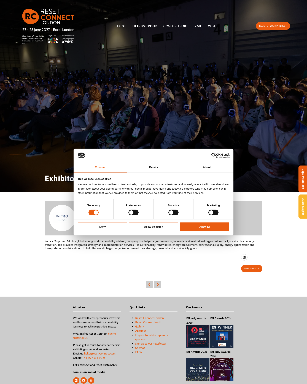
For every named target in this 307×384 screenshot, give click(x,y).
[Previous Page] (149, 284)
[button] (273, 26)
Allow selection (153, 226)
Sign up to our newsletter (150, 343)
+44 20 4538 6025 (94, 357)
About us (140, 330)
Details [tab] (153, 167)
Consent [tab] (100, 167)
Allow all (204, 226)
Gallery (139, 326)
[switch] (133, 212)
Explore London (302, 179)
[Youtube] (83, 380)
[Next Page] (157, 284)
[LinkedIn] (76, 380)
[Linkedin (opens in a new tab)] (244, 257)
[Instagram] (91, 380)
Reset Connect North (148, 322)
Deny (102, 226)
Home (121, 26)
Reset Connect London (149, 318)
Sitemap (140, 348)
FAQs (138, 352)
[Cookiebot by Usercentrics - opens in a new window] (214, 155)
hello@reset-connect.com (99, 353)
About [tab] (207, 167)
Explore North (302, 206)
